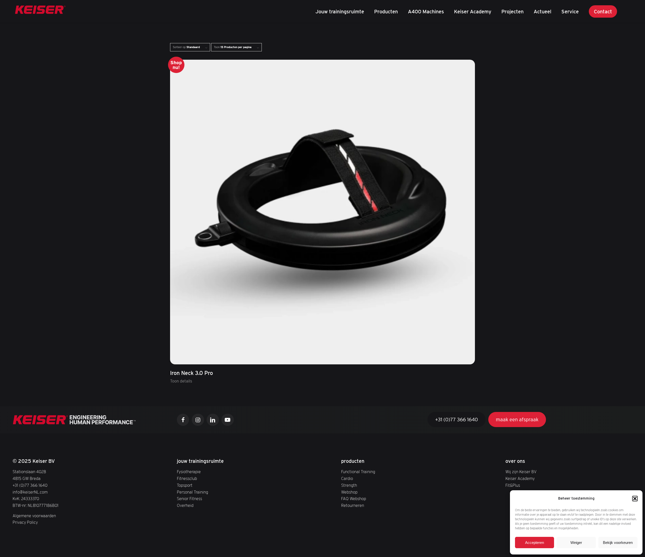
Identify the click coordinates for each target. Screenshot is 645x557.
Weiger (576, 542)
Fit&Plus (512, 485)
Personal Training (192, 492)
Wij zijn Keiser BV (521, 471)
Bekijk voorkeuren (618, 542)
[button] (634, 498)
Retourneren (352, 505)
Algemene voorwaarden (34, 515)
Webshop (349, 492)
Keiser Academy (520, 478)
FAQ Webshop (353, 498)
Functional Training (358, 471)
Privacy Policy (25, 522)
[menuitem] (339, 11)
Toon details (181, 381)
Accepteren (534, 542)
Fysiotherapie (189, 471)
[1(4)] (40, 11)
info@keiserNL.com (30, 492)
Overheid (185, 505)
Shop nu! (176, 64)
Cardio (347, 478)
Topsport (184, 485)
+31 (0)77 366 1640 (30, 485)
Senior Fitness (189, 498)
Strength (349, 485)
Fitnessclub (187, 478)
